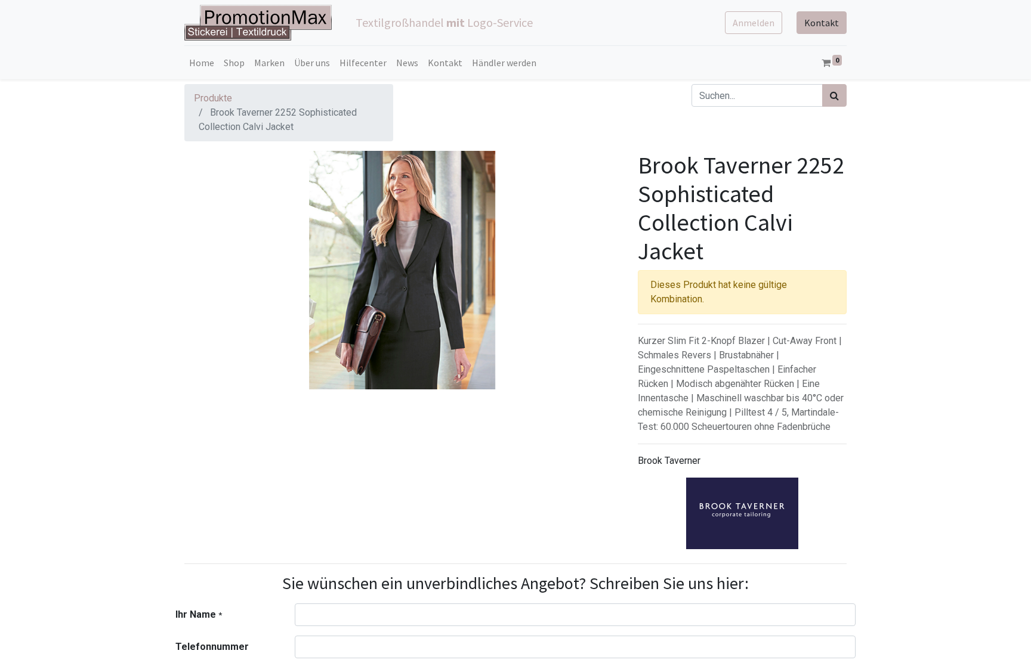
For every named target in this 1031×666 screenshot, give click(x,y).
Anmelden (753, 23)
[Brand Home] (742, 513)
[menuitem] (201, 63)
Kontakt (821, 23)
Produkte (213, 98)
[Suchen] (834, 95)
